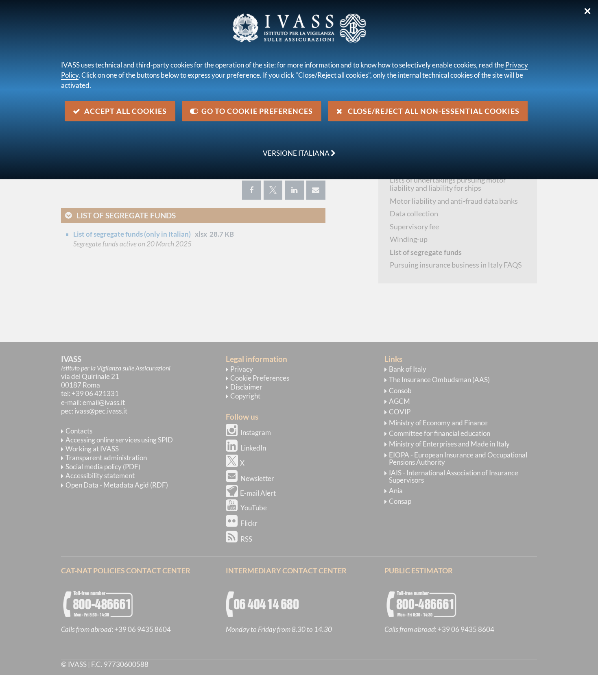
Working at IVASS (92, 448)
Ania (396, 490)
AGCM (399, 401)
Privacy (241, 369)
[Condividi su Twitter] (273, 190)
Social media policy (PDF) (102, 466)
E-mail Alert (258, 493)
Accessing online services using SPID (119, 439)
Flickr (249, 523)
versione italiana (293, 148)
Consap (400, 501)
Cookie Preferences (259, 378)
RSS (246, 539)
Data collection (414, 213)
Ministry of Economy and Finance (438, 422)
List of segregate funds (126, 215)
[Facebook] (251, 190)
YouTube (253, 507)
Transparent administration (106, 457)
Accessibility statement (100, 475)
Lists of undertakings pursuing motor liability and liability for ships (448, 184)
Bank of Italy (407, 369)
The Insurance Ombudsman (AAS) (439, 379)
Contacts (78, 431)
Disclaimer (246, 387)
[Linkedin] (294, 190)
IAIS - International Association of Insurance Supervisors (453, 476)
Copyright (245, 396)
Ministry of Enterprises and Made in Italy (449, 444)
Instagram (255, 432)
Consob (400, 390)
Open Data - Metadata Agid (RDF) (116, 485)
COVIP (399, 411)
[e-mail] (315, 190)
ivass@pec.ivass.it (100, 411)
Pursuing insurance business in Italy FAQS (456, 264)
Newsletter (257, 478)
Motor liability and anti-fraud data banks (454, 200)
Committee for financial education (439, 433)
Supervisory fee (414, 226)
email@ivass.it (104, 402)
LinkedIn (253, 448)
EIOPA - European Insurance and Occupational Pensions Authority (458, 458)
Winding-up (409, 239)
